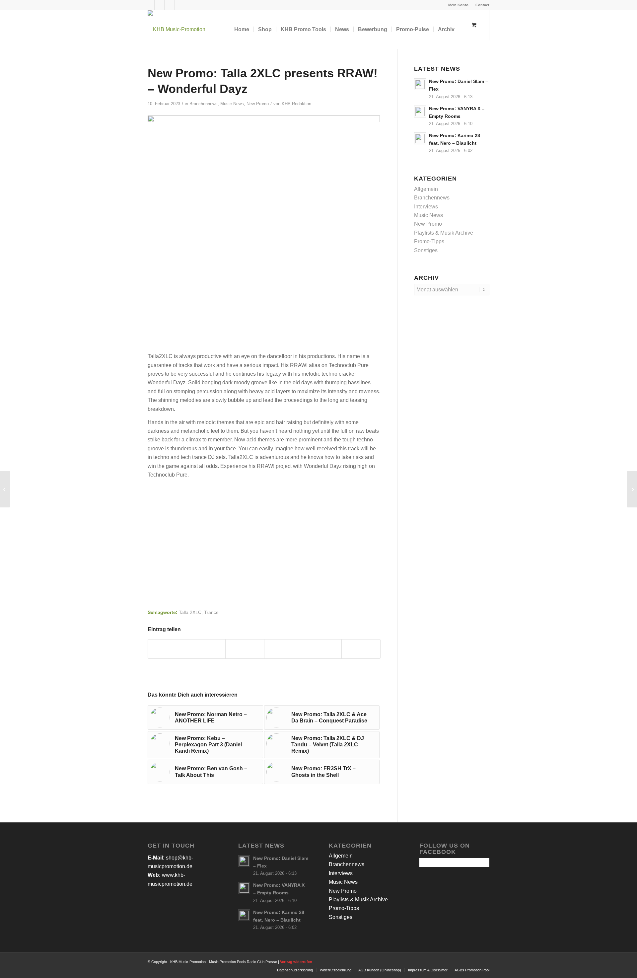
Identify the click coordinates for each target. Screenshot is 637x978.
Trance (211, 612)
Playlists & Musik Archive (443, 233)
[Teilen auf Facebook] (167, 648)
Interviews (426, 206)
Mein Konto (458, 5)
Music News (232, 103)
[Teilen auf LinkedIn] (322, 648)
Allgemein (426, 189)
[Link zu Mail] (179, 5)
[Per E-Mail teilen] (361, 648)
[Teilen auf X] (206, 648)
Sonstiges (426, 250)
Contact (482, 5)
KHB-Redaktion (296, 103)
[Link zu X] (159, 5)
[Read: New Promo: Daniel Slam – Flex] (420, 84)
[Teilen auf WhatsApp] (245, 648)
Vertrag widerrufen (296, 962)
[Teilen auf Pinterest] (283, 648)
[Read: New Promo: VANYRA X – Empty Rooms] (420, 111)
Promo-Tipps (429, 241)
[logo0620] (176, 29)
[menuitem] (458, 5)
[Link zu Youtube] (169, 5)
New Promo (258, 103)
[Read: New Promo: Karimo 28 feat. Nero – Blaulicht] (420, 138)
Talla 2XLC (190, 612)
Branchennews (203, 103)
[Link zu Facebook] (149, 5)
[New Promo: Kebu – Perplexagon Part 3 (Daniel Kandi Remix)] (632, 489)
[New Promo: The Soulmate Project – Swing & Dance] (5, 489)
